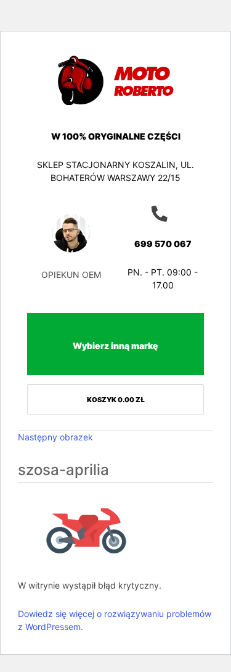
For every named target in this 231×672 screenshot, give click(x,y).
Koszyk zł (116, 399)
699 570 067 (163, 243)
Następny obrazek (55, 437)
